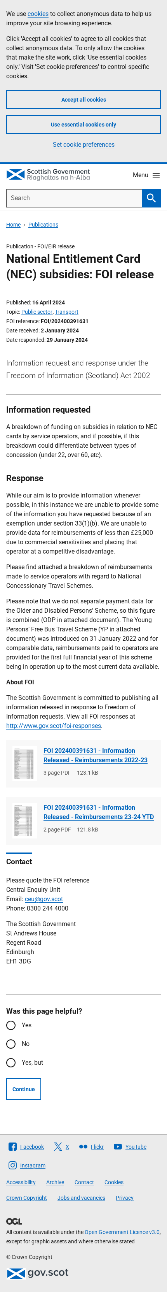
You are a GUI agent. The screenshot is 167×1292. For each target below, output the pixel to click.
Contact (84, 1182)
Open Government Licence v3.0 (122, 1232)
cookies (38, 14)
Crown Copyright (26, 1198)
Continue (23, 1089)
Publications (43, 224)
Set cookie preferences (84, 144)
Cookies (114, 1182)
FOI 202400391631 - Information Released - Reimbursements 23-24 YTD (98, 812)
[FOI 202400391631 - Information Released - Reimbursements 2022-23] (24, 764)
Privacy (125, 1198)
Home (13, 224)
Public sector (36, 312)
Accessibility (21, 1182)
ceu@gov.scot (44, 899)
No (26, 1044)
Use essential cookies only (83, 124)
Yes (26, 1025)
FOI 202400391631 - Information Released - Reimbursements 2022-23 (95, 755)
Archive (55, 1182)
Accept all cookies (83, 100)
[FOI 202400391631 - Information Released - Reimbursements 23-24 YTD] (24, 820)
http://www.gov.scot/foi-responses (53, 725)
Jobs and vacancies (81, 1198)
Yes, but (32, 1062)
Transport (66, 312)
